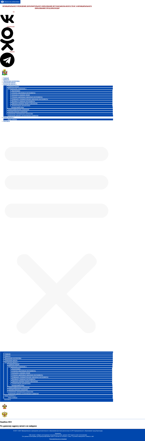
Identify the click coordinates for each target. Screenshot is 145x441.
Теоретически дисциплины (21, 105)
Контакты (6, 121)
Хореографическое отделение (18, 109)
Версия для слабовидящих (12, 1)
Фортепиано (16, 91)
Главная (6, 78)
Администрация (13, 86)
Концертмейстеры (17, 107)
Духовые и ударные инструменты (23, 101)
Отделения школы (9, 82)
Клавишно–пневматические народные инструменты (30, 99)
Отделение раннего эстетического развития (23, 115)
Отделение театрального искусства (20, 114)
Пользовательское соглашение (58, 439)
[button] (56, 237)
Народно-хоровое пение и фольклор (24, 103)
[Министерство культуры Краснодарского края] (5, 409)
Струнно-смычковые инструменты (23, 93)
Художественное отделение (17, 111)
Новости (6, 79)
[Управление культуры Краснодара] (5, 75)
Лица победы (12, 119)
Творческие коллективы (11, 81)
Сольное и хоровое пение (21, 95)
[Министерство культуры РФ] (5, 417)
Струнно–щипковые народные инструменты (27, 97)
